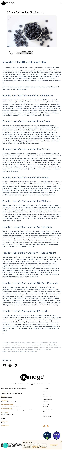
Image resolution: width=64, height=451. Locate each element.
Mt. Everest (4, 406)
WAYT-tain (20, 393)
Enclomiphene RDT (12, 401)
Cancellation (45, 401)
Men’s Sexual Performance (7, 404)
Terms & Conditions (47, 396)
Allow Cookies (53, 445)
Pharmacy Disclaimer (47, 399)
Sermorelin (3, 397)
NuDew (3, 422)
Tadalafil (21, 406)
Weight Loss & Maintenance (7, 391)
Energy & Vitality (5, 412)
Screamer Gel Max (5, 410)
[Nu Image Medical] (4, 365)
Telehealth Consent (47, 416)
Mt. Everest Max (11, 406)
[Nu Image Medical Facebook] (44, 426)
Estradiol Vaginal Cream (23, 410)
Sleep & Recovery (5, 425)
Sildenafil (17, 406)
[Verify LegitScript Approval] (47, 435)
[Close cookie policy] (61, 441)
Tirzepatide (9, 393)
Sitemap (44, 411)
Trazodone (3, 426)
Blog (44, 394)
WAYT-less (15, 393)
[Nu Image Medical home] (8, 3)
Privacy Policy (46, 406)
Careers (45, 391)
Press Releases (46, 413)
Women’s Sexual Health (6, 408)
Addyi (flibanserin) (14, 410)
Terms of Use (43, 447)
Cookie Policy (35, 446)
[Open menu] (61, 3)
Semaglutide (4, 393)
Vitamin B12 (12, 414)
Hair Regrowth (4, 421)
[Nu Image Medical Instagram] (47, 426)
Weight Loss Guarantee (48, 409)
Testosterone (4, 400)
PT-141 (30, 410)
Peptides (3, 396)
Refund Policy (46, 404)
